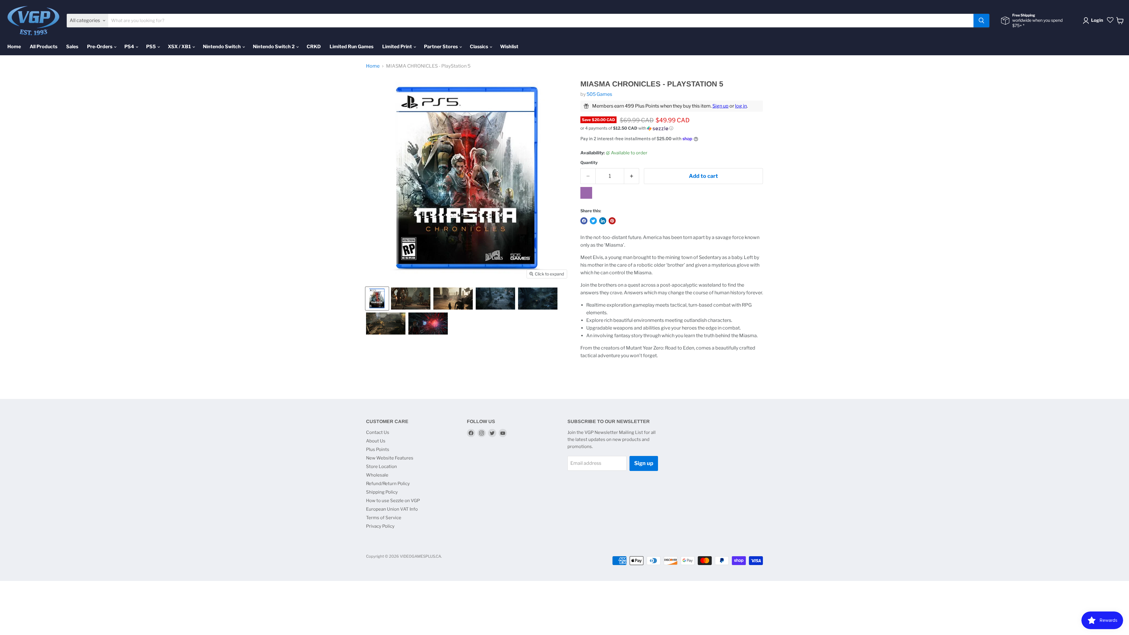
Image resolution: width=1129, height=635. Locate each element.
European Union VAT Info (392, 509)
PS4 (129, 46)
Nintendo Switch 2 (274, 46)
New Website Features (389, 458)
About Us (375, 441)
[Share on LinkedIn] (602, 220)
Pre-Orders (100, 46)
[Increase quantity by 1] (631, 176)
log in (741, 106)
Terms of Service (383, 517)
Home (14, 46)
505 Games (599, 94)
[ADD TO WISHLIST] (586, 193)
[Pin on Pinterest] (612, 220)
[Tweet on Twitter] (593, 220)
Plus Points (377, 449)
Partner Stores (441, 46)
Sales (72, 46)
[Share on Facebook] (583, 220)
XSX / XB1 (180, 46)
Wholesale (377, 475)
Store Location (381, 466)
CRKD (314, 46)
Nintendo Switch (222, 46)
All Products (43, 46)
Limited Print (397, 46)
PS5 (151, 46)
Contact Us (377, 432)
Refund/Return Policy (388, 483)
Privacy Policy (380, 526)
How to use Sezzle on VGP (393, 500)
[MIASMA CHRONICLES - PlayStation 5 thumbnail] (377, 298)
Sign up (720, 106)
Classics (479, 46)
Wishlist (509, 46)
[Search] (981, 20)
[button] (671, 128)
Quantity (589, 162)
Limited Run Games (351, 46)
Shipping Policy (382, 492)
